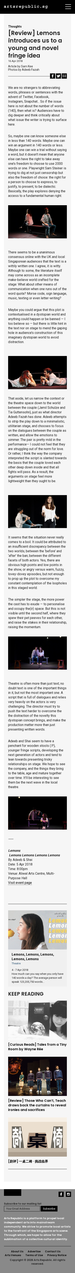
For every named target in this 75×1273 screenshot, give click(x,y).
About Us (17, 1251)
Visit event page (20, 883)
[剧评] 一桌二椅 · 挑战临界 (28, 1161)
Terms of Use (34, 1255)
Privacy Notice (56, 1255)
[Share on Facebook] (52, 75)
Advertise (34, 1251)
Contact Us (52, 1251)
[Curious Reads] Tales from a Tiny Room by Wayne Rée (37, 1047)
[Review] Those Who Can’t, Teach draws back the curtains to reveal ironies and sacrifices (37, 1105)
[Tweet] (58, 75)
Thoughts (15, 26)
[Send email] (64, 75)
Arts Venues (13, 1255)
